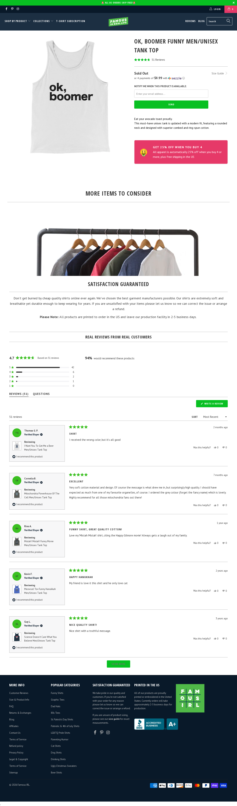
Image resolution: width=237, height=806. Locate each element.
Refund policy (16, 746)
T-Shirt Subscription (70, 21)
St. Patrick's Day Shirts (62, 719)
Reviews (190, 21)
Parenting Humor (59, 739)
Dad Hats (55, 706)
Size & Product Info (19, 699)
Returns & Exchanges (20, 712)
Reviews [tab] (19, 394)
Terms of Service (17, 739)
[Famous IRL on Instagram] (17, 9)
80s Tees (55, 712)
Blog (201, 21)
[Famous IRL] (119, 22)
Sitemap (13, 772)
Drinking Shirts (58, 759)
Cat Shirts (56, 746)
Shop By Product (16, 21)
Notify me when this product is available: (160, 86)
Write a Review (216, 404)
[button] (181, 59)
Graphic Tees (57, 699)
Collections (41, 21)
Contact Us (15, 732)
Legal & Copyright (18, 759)
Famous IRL (23, 784)
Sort (195, 417)
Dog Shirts (56, 752)
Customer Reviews (18, 693)
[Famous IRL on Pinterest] (12, 9)
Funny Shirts (57, 693)
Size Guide (218, 73)
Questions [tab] (41, 394)
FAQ (11, 706)
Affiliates (14, 726)
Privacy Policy (16, 752)
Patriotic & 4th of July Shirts (65, 726)
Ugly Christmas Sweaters (64, 766)
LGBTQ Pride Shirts (60, 732)
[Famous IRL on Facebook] (6, 9)
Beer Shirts (56, 772)
